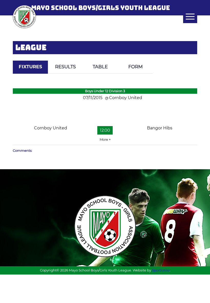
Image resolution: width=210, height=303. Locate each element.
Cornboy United (50, 128)
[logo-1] (24, 16)
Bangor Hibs (159, 128)
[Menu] (187, 16)
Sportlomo (161, 270)
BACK (187, 57)
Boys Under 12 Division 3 (105, 91)
